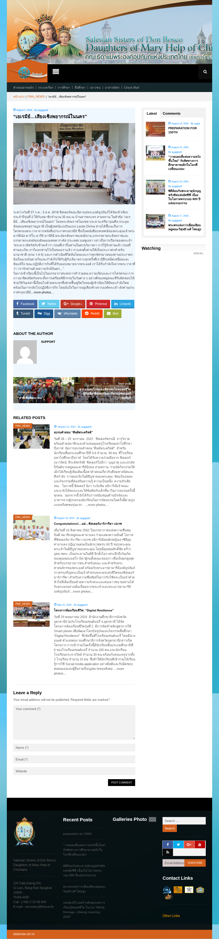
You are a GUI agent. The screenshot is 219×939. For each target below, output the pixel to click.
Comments (172, 113)
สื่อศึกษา (80, 87)
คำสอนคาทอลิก (23, 87)
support (43, 110)
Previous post (27, 392)
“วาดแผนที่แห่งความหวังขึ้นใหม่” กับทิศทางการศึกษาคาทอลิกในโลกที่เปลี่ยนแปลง (84, 849)
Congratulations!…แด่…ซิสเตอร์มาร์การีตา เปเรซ (88, 523)
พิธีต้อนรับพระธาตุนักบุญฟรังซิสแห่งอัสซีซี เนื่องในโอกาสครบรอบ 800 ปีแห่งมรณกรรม (84, 870)
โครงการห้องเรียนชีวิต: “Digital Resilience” (84, 610)
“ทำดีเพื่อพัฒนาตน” (30, 398)
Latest (152, 113)
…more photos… (42, 292)
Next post (124, 383)
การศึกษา (64, 87)
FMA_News (36, 96)
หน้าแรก (18, 96)
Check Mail (131, 87)
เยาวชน (95, 87)
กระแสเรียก (45, 87)
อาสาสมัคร (112, 87)
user (197, 123)
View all (198, 253)
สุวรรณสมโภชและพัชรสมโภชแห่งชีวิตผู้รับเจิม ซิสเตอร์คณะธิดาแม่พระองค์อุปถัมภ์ (105, 394)
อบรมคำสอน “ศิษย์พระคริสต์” (73, 432)
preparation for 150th (77, 833)
